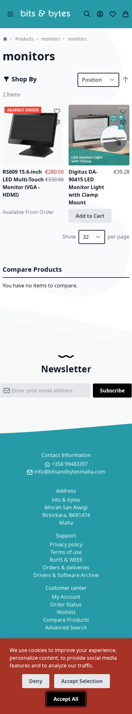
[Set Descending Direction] (125, 80)
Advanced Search (66, 627)
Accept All (66, 699)
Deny (35, 681)
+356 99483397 (70, 463)
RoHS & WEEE (66, 559)
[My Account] (100, 14)
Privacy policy (66, 544)
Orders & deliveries (66, 567)
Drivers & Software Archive (66, 575)
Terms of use (66, 552)
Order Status (66, 604)
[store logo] (45, 14)
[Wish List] (113, 14)
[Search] (87, 14)
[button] (57, 111)
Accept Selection (82, 681)
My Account (66, 596)
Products (24, 39)
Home (5, 39)
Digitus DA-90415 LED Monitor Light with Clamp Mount (86, 187)
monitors (50, 39)
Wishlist (66, 612)
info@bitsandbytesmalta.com (69, 471)
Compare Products (66, 619)
